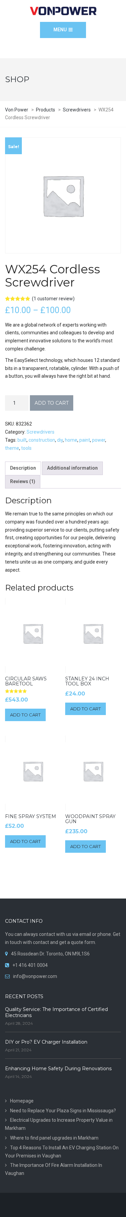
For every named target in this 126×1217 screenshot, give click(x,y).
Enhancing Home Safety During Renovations (58, 1069)
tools (26, 448)
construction (42, 440)
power (98, 440)
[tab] (23, 468)
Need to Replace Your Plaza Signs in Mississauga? (63, 1110)
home (71, 440)
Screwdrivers (40, 432)
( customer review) (53, 298)
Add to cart (52, 403)
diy (60, 440)
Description (23, 468)
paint (84, 440)
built (22, 440)
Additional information (72, 468)
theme (12, 448)
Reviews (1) (22, 481)
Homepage (22, 1101)
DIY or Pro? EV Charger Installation (46, 1042)
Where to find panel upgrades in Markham (54, 1138)
